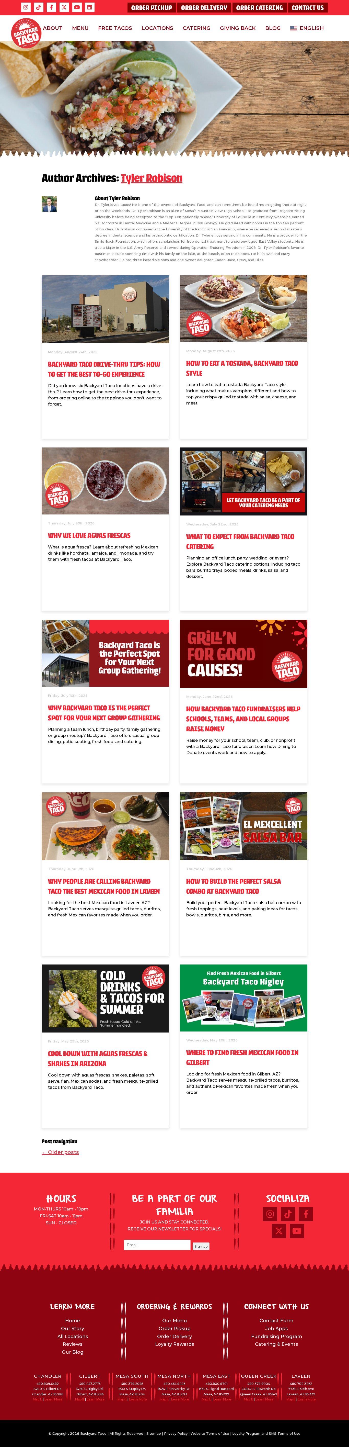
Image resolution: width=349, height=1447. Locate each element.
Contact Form (276, 1320)
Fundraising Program (276, 1336)
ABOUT (53, 28)
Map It (37, 1399)
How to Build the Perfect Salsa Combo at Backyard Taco (233, 887)
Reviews (72, 1344)
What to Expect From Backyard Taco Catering (240, 542)
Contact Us (308, 8)
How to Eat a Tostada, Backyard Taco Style (242, 368)
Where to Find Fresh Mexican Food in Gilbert (242, 1058)
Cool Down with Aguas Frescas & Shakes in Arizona (98, 1059)
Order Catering (259, 8)
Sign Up (201, 1246)
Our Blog (73, 1352)
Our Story (72, 1328)
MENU (80, 28)
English (312, 28)
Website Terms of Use (210, 1433)
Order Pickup (151, 8)
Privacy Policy (176, 1433)
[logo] (26, 33)
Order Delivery (204, 8)
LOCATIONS (157, 28)
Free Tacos (115, 28)
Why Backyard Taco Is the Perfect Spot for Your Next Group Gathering (104, 713)
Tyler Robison (151, 179)
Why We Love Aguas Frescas (89, 536)
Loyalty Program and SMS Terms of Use (266, 1433)
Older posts (60, 1152)
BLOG (273, 28)
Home (72, 1320)
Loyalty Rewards (174, 1344)
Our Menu (174, 1320)
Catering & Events (276, 1344)
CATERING (197, 28)
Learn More (53, 1399)
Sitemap (153, 1433)
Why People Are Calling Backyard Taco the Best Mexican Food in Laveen (104, 887)
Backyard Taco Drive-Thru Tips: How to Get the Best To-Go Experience (104, 370)
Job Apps (276, 1328)
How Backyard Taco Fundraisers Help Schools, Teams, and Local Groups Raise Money (243, 719)
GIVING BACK (238, 28)
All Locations (72, 1336)
